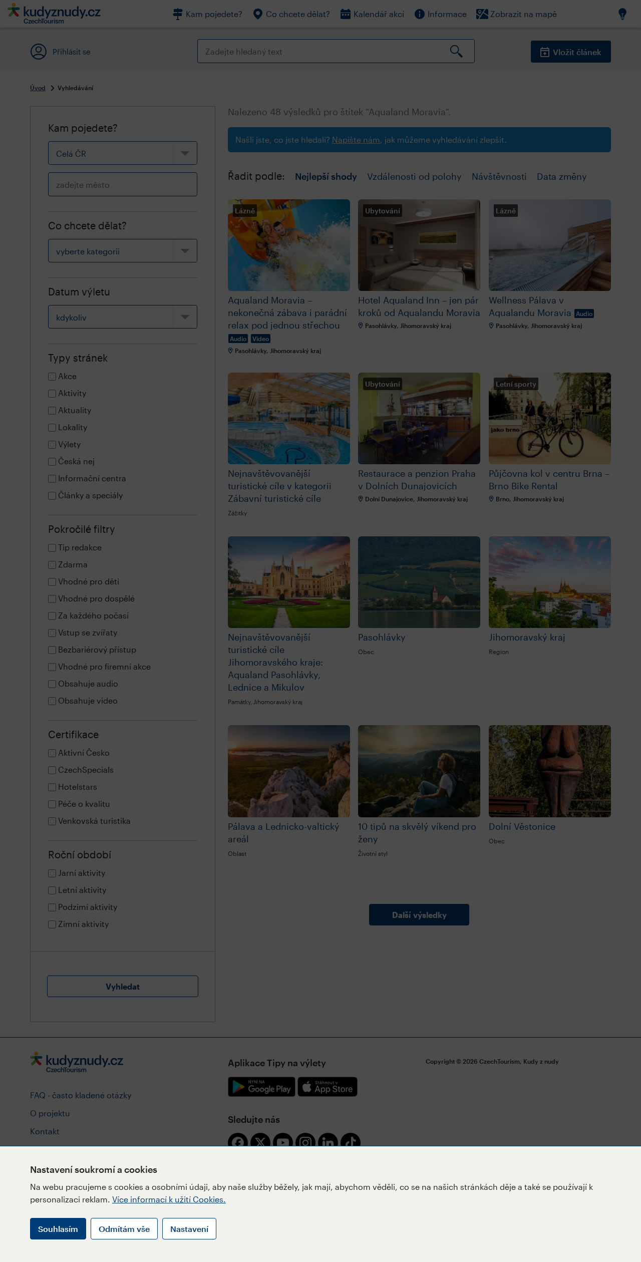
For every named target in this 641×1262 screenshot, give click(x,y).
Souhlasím (58, 1228)
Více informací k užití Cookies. (169, 1199)
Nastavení (189, 1228)
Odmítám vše (124, 1228)
